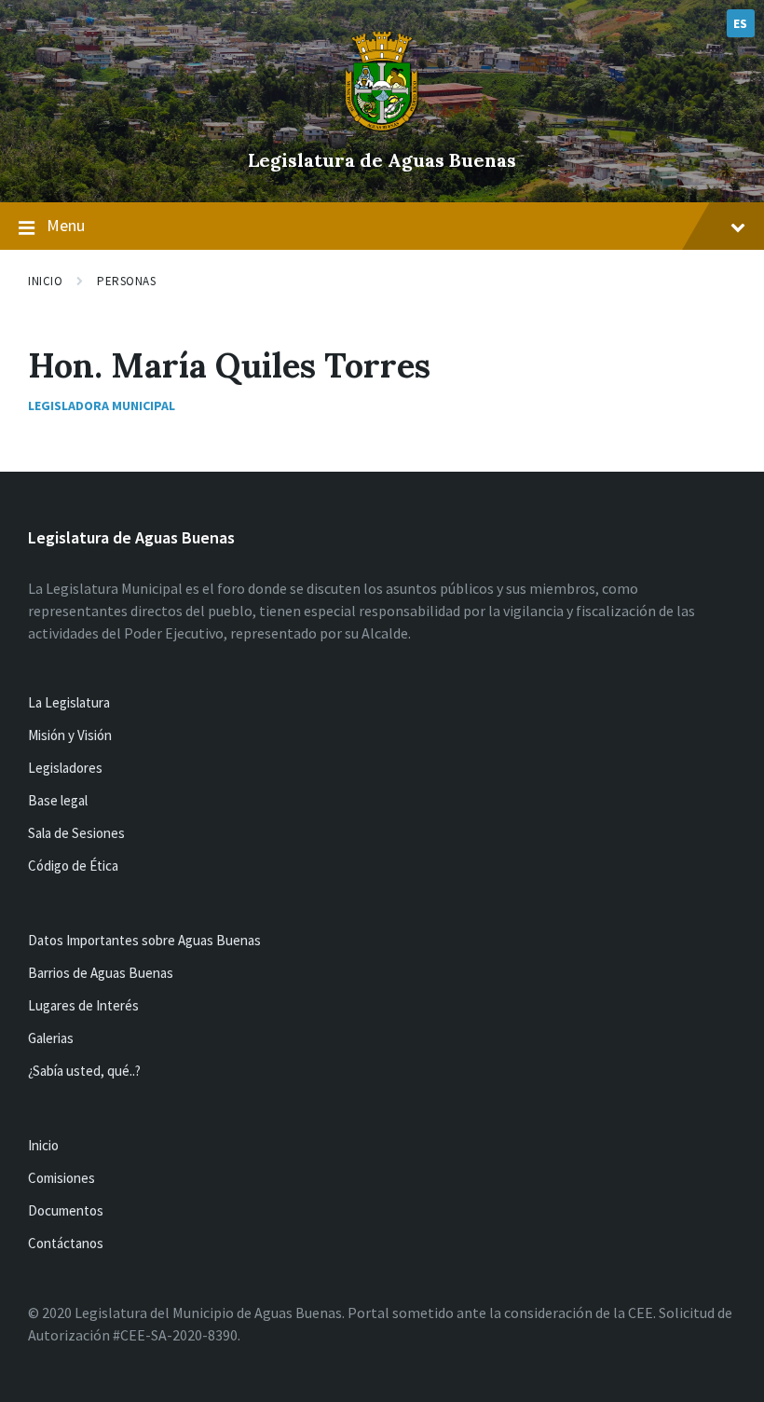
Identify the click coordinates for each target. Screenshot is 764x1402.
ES (740, 23)
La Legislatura (69, 702)
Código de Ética (73, 865)
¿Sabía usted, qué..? (84, 1070)
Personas (126, 281)
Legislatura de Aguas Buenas (382, 160)
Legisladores (65, 768)
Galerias (51, 1038)
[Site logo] (382, 128)
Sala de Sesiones (76, 833)
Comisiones (61, 1178)
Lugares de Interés (83, 1005)
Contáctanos (65, 1243)
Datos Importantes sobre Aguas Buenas (144, 940)
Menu (66, 225)
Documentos (65, 1210)
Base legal (58, 800)
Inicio (45, 281)
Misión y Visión (70, 735)
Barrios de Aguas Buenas (100, 973)
